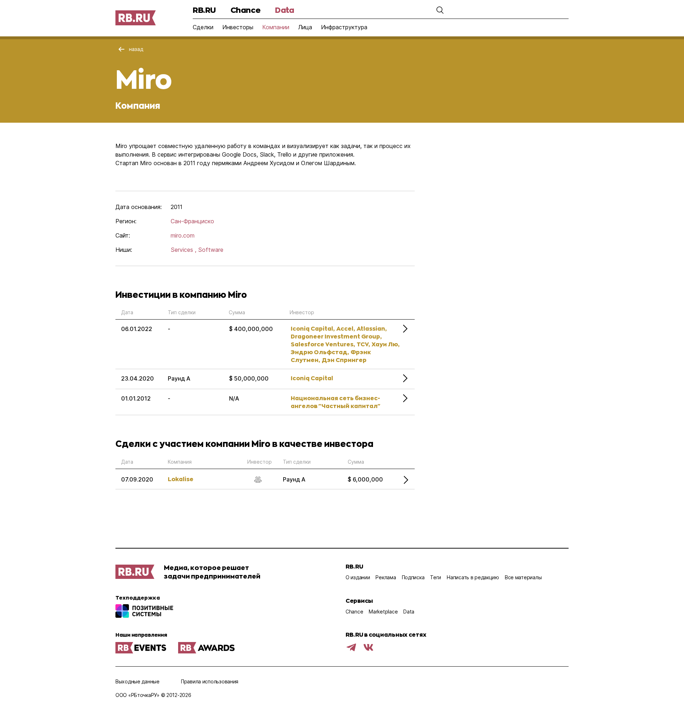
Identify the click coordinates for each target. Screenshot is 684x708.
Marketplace (383, 611)
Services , (183, 249)
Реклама (385, 577)
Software (210, 249)
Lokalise (180, 479)
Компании (275, 27)
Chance (245, 10)
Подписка (413, 577)
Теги (435, 577)
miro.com (183, 235)
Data (284, 10)
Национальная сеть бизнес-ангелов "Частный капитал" (335, 401)
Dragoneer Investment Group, (336, 336)
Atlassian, (372, 328)
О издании (358, 577)
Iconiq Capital (312, 378)
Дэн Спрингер (344, 359)
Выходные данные (137, 681)
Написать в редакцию (473, 577)
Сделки (203, 27)
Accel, (345, 328)
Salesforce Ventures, (323, 344)
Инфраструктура (344, 27)
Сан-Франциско (192, 221)
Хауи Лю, (385, 344)
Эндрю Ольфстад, (320, 352)
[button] (440, 10)
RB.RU (204, 10)
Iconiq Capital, (313, 328)
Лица (305, 27)
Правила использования (209, 681)
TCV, (363, 344)
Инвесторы (237, 27)
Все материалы (523, 577)
